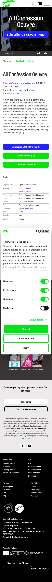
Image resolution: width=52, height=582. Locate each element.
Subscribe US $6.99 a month (26, 34)
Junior (33, 487)
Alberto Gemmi (11, 83)
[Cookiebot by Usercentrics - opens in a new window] (37, 232)
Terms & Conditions (11, 473)
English (22, 90)
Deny (26, 348)
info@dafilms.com (19, 537)
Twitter (31, 61)
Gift (4, 493)
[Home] (8, 3)
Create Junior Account (36, 494)
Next (45, 53)
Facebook (20, 61)
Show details (36, 320)
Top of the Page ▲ (40, 568)
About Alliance (9, 464)
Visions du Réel (37, 369)
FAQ (4, 496)
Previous (38, 53)
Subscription (8, 487)
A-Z (29, 464)
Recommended (34, 470)
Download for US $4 (26, 164)
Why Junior (35, 490)
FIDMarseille (13, 369)
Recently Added (34, 467)
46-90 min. (29, 208)
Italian (30, 90)
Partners (6, 467)
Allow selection (26, 338)
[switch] (44, 290)
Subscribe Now (17, 563)
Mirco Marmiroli (29, 83)
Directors (32, 476)
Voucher (6, 490)
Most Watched (34, 473)
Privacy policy (9, 470)
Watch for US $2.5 (26, 155)
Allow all (26, 329)
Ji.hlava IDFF (25, 369)
